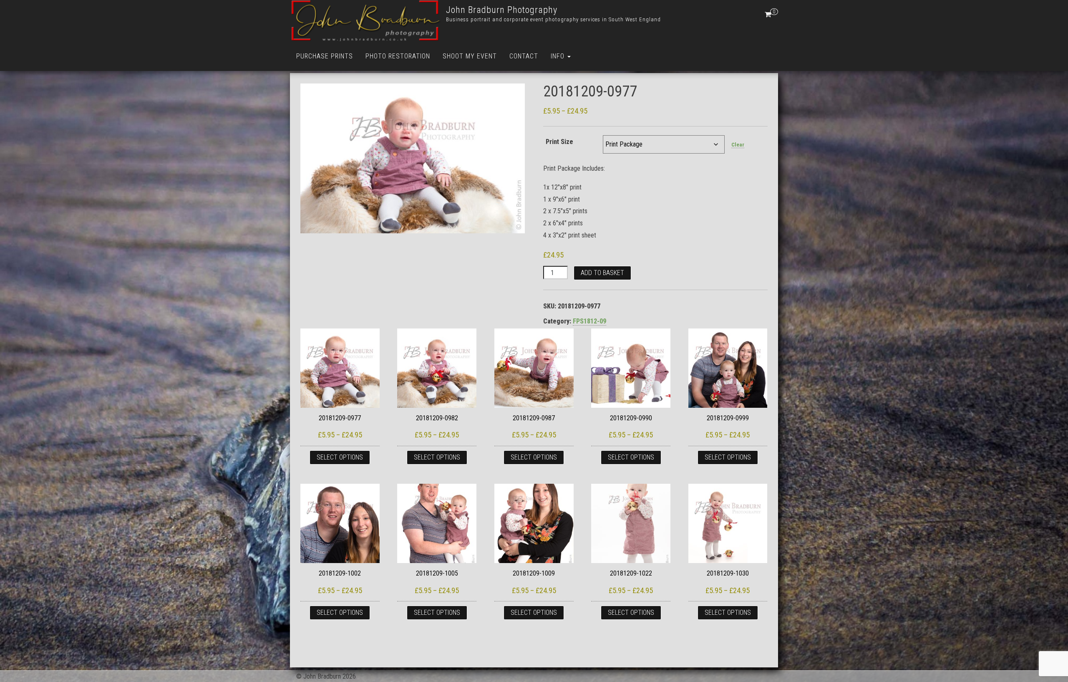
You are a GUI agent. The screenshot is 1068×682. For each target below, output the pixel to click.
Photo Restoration (397, 56)
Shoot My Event (470, 56)
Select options (340, 457)
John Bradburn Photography (501, 10)
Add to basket (602, 273)
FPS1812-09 (589, 321)
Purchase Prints (324, 56)
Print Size (559, 142)
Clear (737, 144)
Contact (523, 56)
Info (559, 56)
